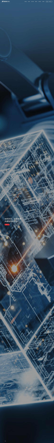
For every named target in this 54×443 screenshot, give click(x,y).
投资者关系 (39, 1)
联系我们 (43, 1)
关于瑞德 (25, 1)
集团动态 (36, 1)
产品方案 (29, 1)
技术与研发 (32, 1)
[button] (5, 441)
